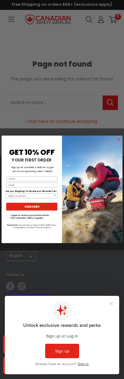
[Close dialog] (118, 140)
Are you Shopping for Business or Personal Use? (31, 191)
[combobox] (30, 196)
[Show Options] (55, 196)
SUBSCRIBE (31, 207)
